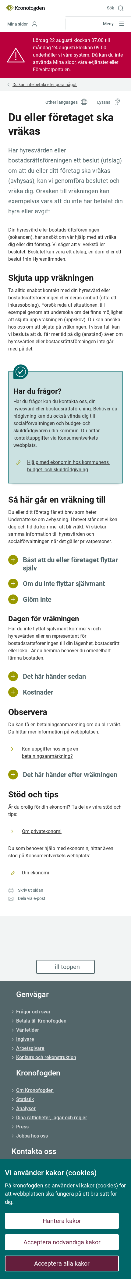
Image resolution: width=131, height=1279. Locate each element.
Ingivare (25, 1039)
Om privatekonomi (42, 831)
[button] (117, 8)
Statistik (25, 1099)
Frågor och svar (33, 1012)
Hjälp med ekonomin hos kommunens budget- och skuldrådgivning (68, 465)
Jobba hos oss (32, 1136)
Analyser (26, 1108)
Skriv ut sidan (30, 890)
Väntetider (27, 1030)
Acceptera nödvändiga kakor (62, 1242)
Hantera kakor (62, 1221)
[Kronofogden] (25, 8)
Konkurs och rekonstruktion (46, 1057)
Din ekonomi (35, 873)
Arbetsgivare (30, 1048)
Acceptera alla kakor (62, 1263)
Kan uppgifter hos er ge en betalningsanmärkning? (51, 752)
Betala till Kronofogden (41, 1021)
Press (22, 1127)
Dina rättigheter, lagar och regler (51, 1117)
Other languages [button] (61, 102)
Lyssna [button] (104, 102)
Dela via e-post (31, 898)
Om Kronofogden (35, 1090)
